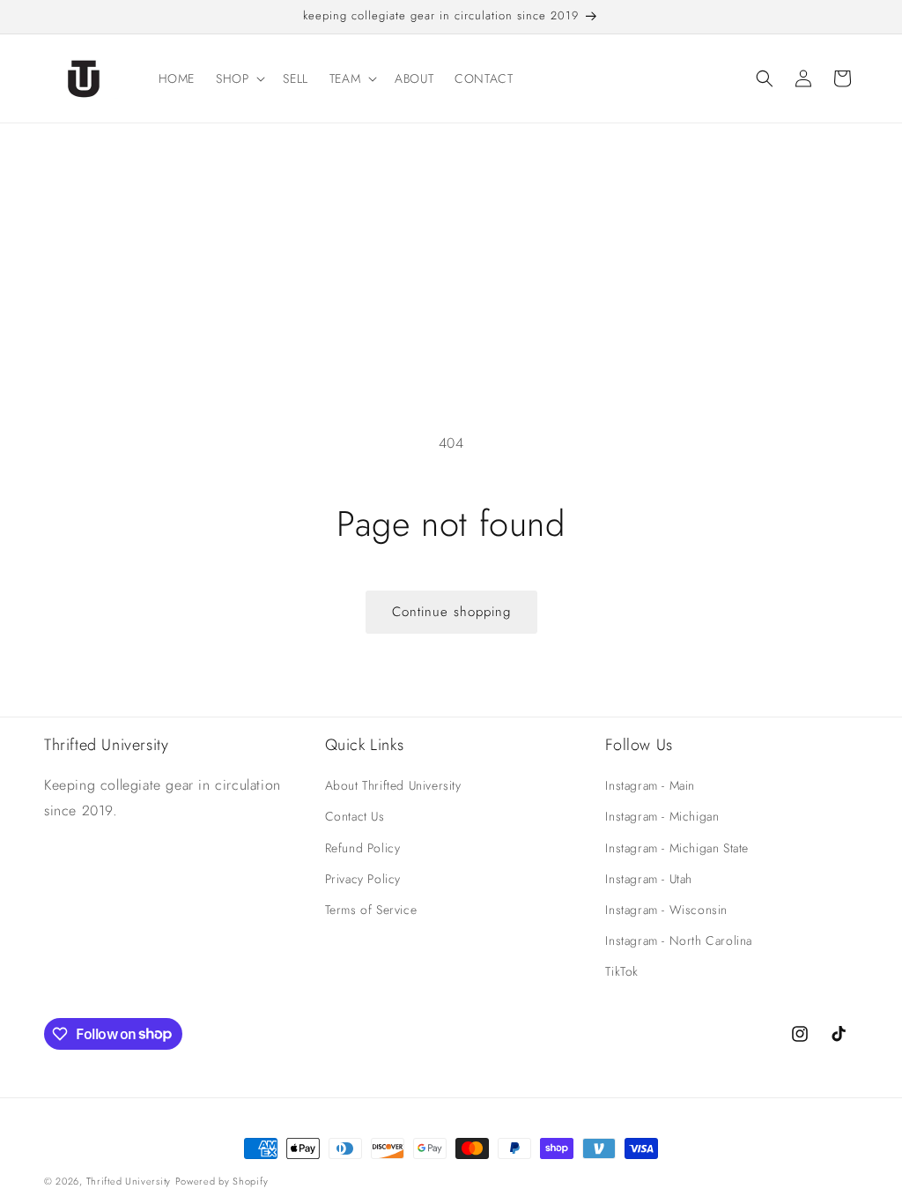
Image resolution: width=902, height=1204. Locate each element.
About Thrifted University (393, 785)
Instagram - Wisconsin (666, 909)
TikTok (622, 971)
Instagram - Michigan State (677, 848)
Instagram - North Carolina (678, 940)
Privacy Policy (363, 879)
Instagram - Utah (648, 879)
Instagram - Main (650, 785)
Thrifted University (128, 1181)
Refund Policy (363, 848)
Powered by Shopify (222, 1181)
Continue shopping (451, 611)
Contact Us (355, 816)
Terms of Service (371, 909)
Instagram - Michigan (662, 816)
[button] (238, 78)
